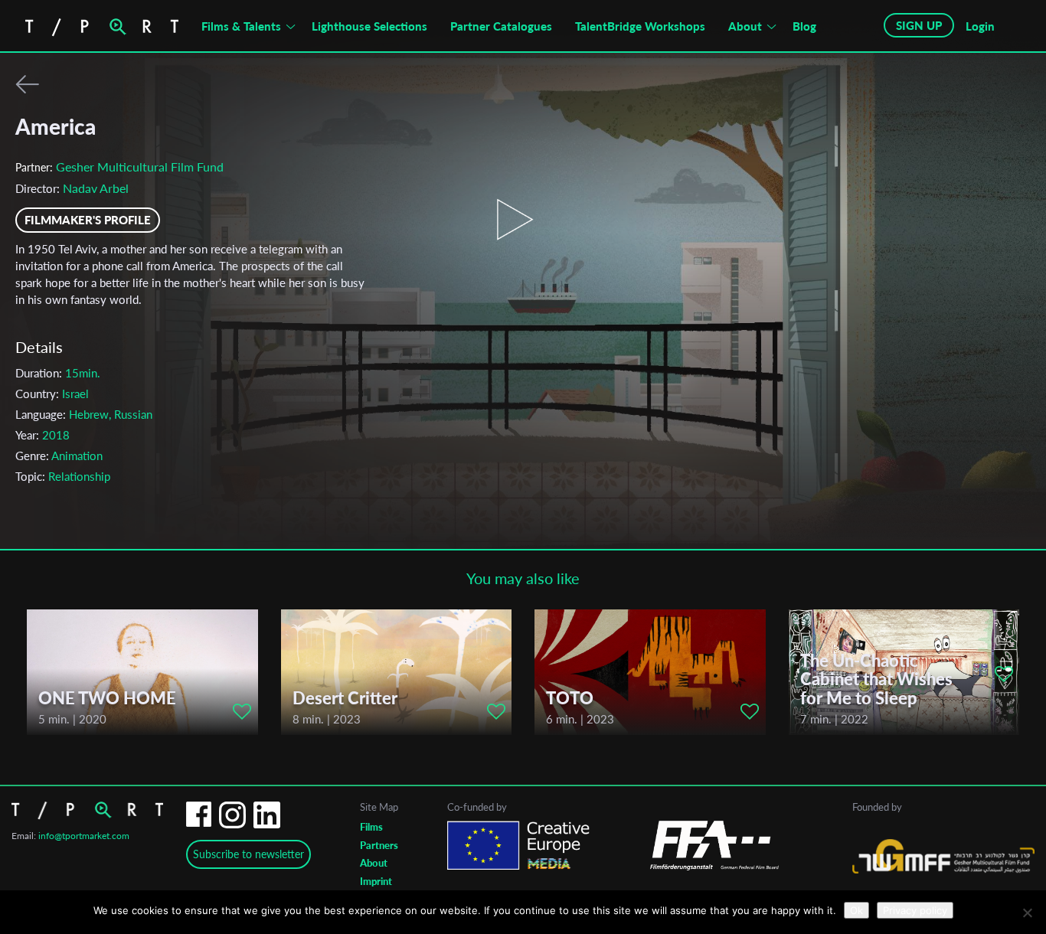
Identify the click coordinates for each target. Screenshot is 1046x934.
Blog (804, 26)
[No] (1027, 912)
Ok (856, 910)
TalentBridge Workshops (640, 26)
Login (980, 26)
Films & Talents (241, 26)
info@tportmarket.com (83, 835)
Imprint (376, 881)
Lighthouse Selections (369, 26)
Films (371, 827)
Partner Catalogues (501, 26)
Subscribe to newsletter (248, 854)
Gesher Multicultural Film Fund (140, 166)
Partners (379, 845)
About (745, 26)
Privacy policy (915, 910)
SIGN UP (919, 25)
